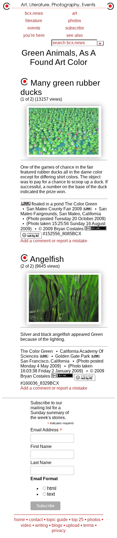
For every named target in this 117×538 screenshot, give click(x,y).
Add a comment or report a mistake (53, 240)
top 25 (78, 519)
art (74, 13)
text (51, 494)
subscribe (74, 28)
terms (88, 525)
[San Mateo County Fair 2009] (87, 209)
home (19, 519)
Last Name (40, 462)
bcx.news (34, 13)
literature (33, 20)
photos (74, 20)
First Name (41, 446)
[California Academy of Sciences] (43, 356)
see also (74, 35)
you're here (34, 35)
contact (36, 519)
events (33, 28)
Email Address (46, 430)
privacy (59, 530)
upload (72, 525)
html (51, 488)
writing (41, 525)
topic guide (57, 519)
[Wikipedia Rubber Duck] (25, 204)
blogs (57, 525)
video (26, 525)
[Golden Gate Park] (95, 356)
